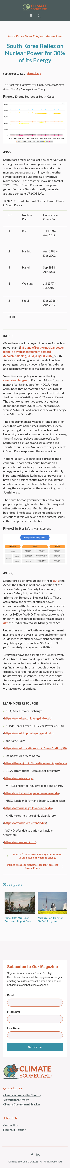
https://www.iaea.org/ (18, 778)
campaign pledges (15, 380)
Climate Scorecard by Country (22, 1095)
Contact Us (10, 1125)
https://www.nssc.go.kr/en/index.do (28, 808)
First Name (14, 1011)
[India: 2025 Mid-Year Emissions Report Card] (18, 903)
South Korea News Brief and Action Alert (35, 36)
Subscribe (35, 1047)
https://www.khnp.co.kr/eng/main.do (28, 733)
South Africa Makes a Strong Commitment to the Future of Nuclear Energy (37, 856)
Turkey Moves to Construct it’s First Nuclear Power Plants (32, 866)
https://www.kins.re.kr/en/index (25, 823)
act (5, 623)
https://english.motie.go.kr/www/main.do (31, 793)
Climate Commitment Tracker (21, 1104)
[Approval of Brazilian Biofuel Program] (51, 903)
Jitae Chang (34, 73)
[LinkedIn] (38, 1155)
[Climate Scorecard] (35, 7)
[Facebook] (32, 1155)
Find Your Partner (14, 1130)
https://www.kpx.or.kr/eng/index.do (27, 718)
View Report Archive (16, 1100)
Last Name (13, 1028)
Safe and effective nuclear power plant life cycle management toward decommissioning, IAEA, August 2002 (33, 352)
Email (10, 995)
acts (56, 580)
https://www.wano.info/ (20, 842)
